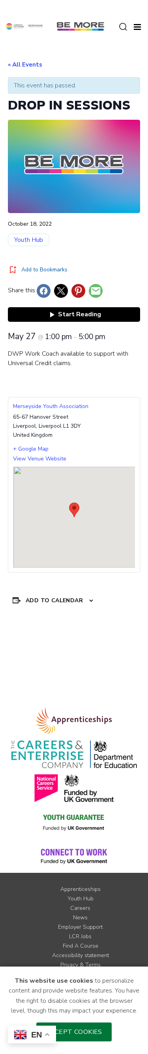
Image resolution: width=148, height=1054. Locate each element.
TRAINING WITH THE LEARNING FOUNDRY (32, 661)
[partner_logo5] (89, 788)
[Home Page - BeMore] (80, 26)
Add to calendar (54, 600)
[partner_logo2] (47, 754)
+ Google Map (31, 449)
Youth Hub (28, 240)
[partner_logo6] (74, 822)
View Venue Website (39, 458)
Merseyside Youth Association (50, 406)
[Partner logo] (24, 26)
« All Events (25, 65)
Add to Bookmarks (44, 269)
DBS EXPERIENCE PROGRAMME (107, 653)
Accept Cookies (74, 1032)
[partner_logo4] (46, 788)
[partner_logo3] (113, 754)
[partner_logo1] (74, 720)
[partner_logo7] (74, 856)
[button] (137, 26)
